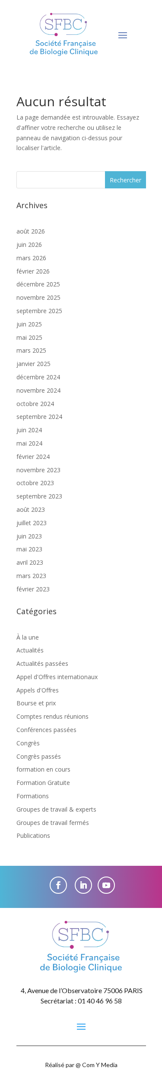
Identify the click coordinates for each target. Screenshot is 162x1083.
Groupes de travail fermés (52, 822)
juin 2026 (29, 244)
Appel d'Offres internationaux (57, 677)
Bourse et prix (36, 703)
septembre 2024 (39, 416)
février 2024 (33, 456)
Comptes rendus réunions (52, 716)
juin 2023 (29, 536)
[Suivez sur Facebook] (58, 885)
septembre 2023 (39, 496)
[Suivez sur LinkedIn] (83, 885)
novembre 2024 (38, 390)
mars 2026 (31, 258)
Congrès (28, 743)
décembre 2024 (38, 377)
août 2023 (30, 509)
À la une (27, 637)
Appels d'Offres (37, 690)
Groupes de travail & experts (56, 809)
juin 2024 (29, 430)
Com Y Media (100, 1064)
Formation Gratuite (43, 782)
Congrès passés (38, 756)
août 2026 (30, 231)
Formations (32, 796)
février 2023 (33, 589)
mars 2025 (31, 350)
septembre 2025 (39, 311)
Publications (33, 835)
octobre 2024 (35, 404)
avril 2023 (29, 562)
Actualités (30, 650)
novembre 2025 (38, 297)
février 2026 (33, 271)
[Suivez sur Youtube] (106, 885)
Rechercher (125, 180)
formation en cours (43, 769)
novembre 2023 (38, 470)
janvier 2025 (33, 364)
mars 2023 (31, 576)
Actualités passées (42, 663)
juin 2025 (29, 324)
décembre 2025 (38, 284)
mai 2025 (29, 337)
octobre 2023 (35, 483)
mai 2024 (29, 443)
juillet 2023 (31, 523)
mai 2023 (29, 549)
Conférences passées (46, 730)
